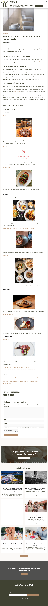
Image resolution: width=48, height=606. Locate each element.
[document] (24, 303)
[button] (46, 1)
